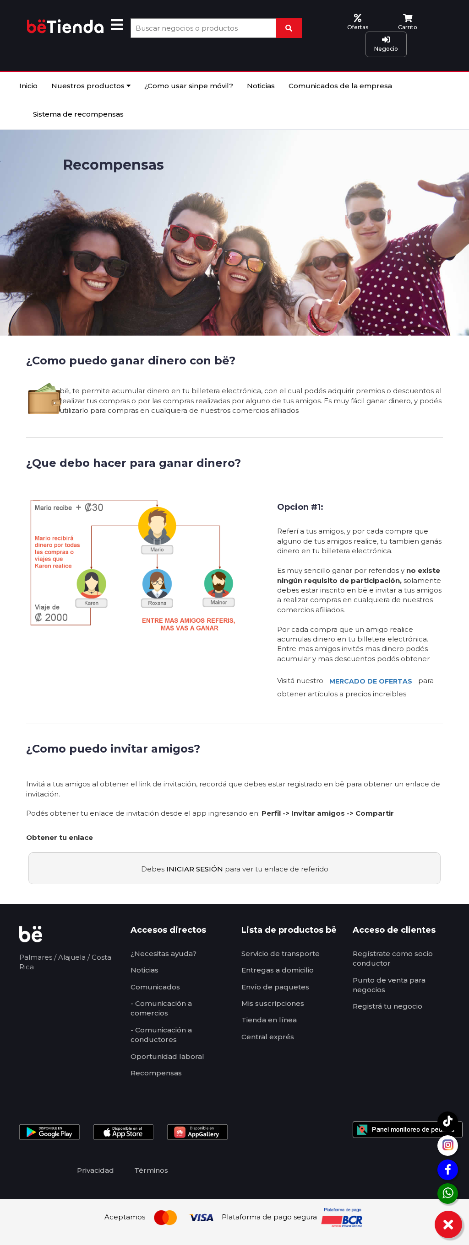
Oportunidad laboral (167, 1056)
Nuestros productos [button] (88, 85)
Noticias (261, 85)
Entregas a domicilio (277, 970)
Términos (151, 1170)
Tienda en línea (269, 1019)
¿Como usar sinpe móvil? (188, 85)
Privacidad (95, 1170)
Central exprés (267, 1036)
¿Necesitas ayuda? (163, 953)
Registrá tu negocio (387, 1006)
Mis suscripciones (272, 1003)
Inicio (28, 85)
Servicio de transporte (280, 953)
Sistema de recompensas (78, 114)
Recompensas (156, 1073)
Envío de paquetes (275, 987)
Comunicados (155, 987)
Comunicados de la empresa (340, 85)
